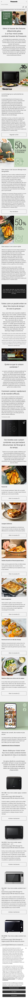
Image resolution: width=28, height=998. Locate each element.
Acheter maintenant (14, 818)
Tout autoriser (14, 995)
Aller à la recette (13, 498)
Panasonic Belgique (4, 4)
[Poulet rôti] (14, 475)
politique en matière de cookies (8, 978)
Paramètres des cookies (14, 988)
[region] (14, 972)
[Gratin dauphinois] (14, 587)
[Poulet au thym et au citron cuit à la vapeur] (14, 666)
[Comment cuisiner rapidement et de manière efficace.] (14, 428)
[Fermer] (25, 948)
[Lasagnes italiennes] (14, 512)
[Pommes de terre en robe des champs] (14, 627)
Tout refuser (14, 991)
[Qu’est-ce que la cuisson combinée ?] (14, 354)
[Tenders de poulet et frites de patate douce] (14, 548)
